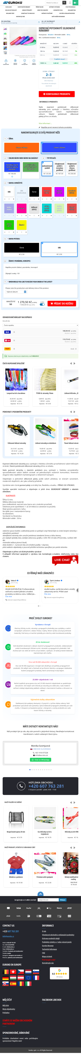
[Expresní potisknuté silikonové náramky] (5, 29)
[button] (2, 590)
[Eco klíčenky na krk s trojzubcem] (45, 818)
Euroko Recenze (47, 945)
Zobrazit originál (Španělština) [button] (17, 600)
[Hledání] (64, 2)
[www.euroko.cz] (12, 2)
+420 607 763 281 (46, 786)
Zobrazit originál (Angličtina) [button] (55, 597)
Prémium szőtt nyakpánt (45, 877)
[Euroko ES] (13, 984)
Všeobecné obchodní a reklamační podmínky (58, 935)
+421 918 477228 (41, 753)
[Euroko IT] (28, 984)
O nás (44, 931)
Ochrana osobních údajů (51, 938)
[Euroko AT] (20, 978)
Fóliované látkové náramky (17, 443)
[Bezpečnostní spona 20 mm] (16, 818)
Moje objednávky (9, 1009)
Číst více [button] (8, 596)
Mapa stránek (47, 956)
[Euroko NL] (28, 972)
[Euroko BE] (5, 972)
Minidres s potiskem (16, 877)
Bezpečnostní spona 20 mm (16, 832)
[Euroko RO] (20, 984)
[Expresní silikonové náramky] (5, 34)
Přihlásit (62, 900)
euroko (9, 953)
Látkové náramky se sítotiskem (45, 443)
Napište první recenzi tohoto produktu (56, 127)
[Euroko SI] (36, 972)
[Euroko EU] (28, 978)
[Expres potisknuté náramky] (5, 39)
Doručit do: (6, 321)
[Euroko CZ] (20, 972)
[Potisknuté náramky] (5, 43)
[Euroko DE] (5, 978)
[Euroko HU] (13, 978)
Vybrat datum (12, 292)
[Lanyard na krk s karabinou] (16, 379)
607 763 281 (11, 931)
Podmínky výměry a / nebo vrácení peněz (57, 942)
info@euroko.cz (8, 936)
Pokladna (6, 1012)
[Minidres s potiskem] (16, 863)
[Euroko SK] (5, 984)
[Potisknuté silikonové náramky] (5, 48)
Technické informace (49, 949)
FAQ (43, 953)
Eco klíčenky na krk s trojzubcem (45, 833)
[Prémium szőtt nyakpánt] (45, 863)
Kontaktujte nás (48, 963)
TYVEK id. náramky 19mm (44, 393)
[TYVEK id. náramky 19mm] (45, 379)
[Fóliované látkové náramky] (17, 429)
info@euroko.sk (41, 755)
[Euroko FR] (36, 978)
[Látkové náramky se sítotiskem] (46, 429)
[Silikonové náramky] (5, 53)
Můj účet (6, 1005)
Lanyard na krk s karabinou (16, 393)
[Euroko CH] (13, 972)
